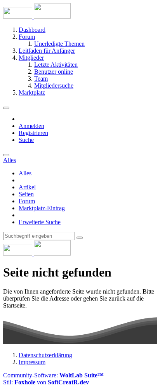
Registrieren (33, 133)
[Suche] (6, 155)
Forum (27, 201)
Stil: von (46, 382)
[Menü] (6, 108)
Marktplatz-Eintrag (42, 208)
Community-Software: (53, 375)
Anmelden (31, 126)
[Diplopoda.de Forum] (37, 16)
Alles (25, 173)
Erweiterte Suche (40, 222)
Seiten (26, 194)
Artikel (27, 187)
